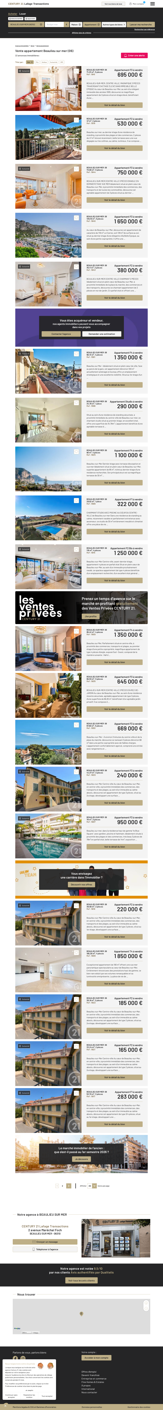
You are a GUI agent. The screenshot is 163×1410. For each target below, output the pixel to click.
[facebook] (15, 1358)
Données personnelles (92, 1407)
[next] (68, 1185)
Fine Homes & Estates (93, 1382)
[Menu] (152, 3)
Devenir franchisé (90, 1375)
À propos (86, 1385)
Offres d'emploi (89, 1371)
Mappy (36, 1333)
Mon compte (138, 4)
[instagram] (22, 1358)
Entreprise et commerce (94, 1378)
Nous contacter (89, 1392)
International (88, 1388)
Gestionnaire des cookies (139, 1407)
